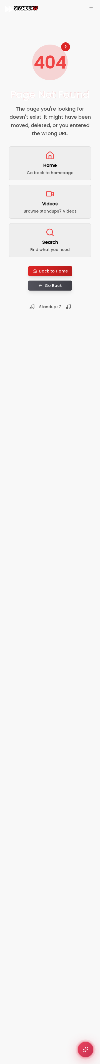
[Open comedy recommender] (85, 1049)
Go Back (53, 285)
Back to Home (53, 271)
